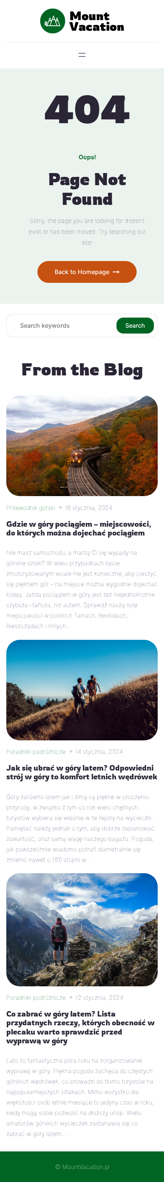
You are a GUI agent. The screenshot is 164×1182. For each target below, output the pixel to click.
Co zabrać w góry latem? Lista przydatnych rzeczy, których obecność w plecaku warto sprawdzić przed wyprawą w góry (80, 1027)
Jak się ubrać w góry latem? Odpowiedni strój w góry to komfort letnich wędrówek (81, 772)
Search (135, 325)
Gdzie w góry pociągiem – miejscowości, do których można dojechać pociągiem (78, 528)
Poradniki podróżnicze (36, 751)
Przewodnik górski (30, 507)
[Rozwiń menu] (82, 55)
